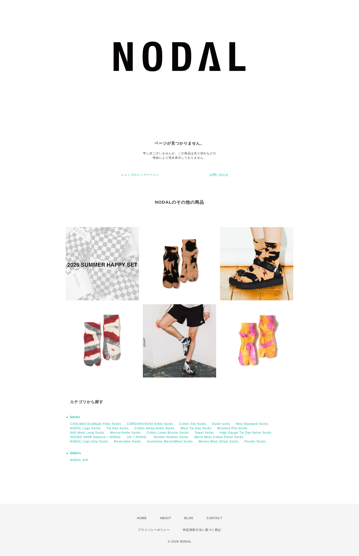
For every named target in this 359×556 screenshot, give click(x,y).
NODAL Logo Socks (85, 428)
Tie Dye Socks (117, 428)
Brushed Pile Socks (232, 428)
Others (75, 453)
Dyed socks (221, 424)
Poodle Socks (255, 441)
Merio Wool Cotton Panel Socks (218, 437)
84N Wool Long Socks (87, 432)
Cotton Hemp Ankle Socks (155, 428)
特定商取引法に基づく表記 (202, 530)
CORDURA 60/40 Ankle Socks (150, 424)
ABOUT (165, 518)
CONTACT (214, 518)
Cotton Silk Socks (192, 424)
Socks (75, 417)
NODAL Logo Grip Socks (89, 441)
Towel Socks (204, 432)
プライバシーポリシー (154, 530)
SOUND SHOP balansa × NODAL (95, 437)
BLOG (188, 518)
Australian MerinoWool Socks (170, 441)
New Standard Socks (252, 424)
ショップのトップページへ (140, 175)
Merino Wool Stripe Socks (219, 441)
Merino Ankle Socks (125, 432)
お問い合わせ (219, 175)
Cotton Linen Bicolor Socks (168, 432)
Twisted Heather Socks (171, 437)
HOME (142, 518)
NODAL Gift (79, 460)
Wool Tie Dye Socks (195, 428)
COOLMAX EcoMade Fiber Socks (95, 424)
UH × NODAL (137, 437)
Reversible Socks (127, 441)
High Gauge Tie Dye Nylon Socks (246, 432)
